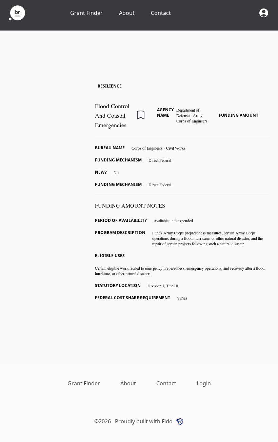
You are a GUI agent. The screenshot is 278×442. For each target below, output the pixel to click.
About (127, 13)
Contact (161, 13)
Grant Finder (86, 13)
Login (204, 383)
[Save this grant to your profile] (140, 115)
